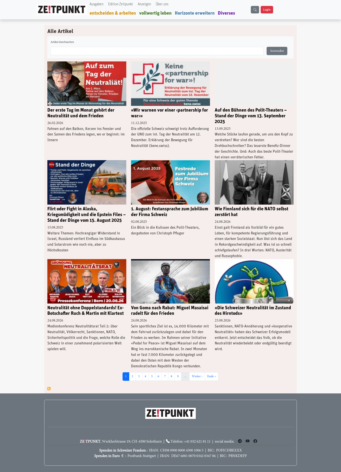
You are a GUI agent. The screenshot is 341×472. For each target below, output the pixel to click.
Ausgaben (96, 4)
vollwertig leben (155, 13)
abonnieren (49, 388)
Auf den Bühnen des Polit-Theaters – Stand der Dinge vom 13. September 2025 (251, 116)
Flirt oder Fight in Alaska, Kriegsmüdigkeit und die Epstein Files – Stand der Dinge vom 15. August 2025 (86, 215)
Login (267, 9)
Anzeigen (144, 4)
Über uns (162, 4)
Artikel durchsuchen (62, 42)
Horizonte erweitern (195, 13)
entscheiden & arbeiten (113, 13)
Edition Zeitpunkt (120, 4)
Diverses (226, 13)
